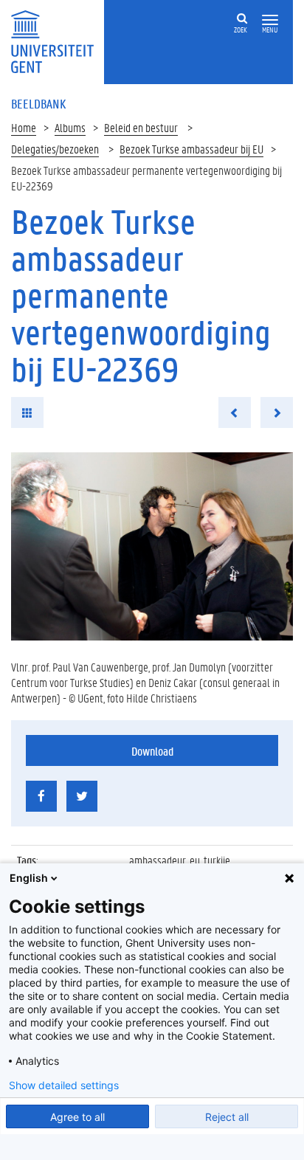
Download (152, 751)
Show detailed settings (64, 1085)
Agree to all (77, 1117)
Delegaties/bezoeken (55, 148)
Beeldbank (38, 103)
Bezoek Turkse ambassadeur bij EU (191, 148)
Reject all (227, 1117)
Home (23, 127)
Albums (70, 127)
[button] (270, 20)
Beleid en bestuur (141, 127)
